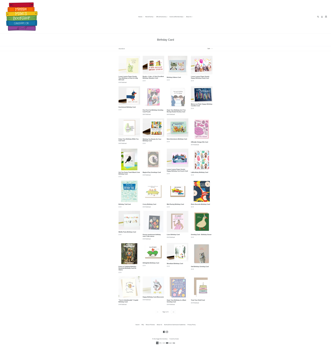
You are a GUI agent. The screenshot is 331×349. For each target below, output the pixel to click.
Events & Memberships (177, 17)
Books (141, 17)
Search (137, 324)
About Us (189, 17)
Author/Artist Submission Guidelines (174, 324)
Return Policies (150, 324)
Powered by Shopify (174, 339)
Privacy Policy (191, 324)
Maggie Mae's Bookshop (161, 339)
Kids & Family (150, 17)
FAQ (142, 324)
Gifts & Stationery (162, 17)
